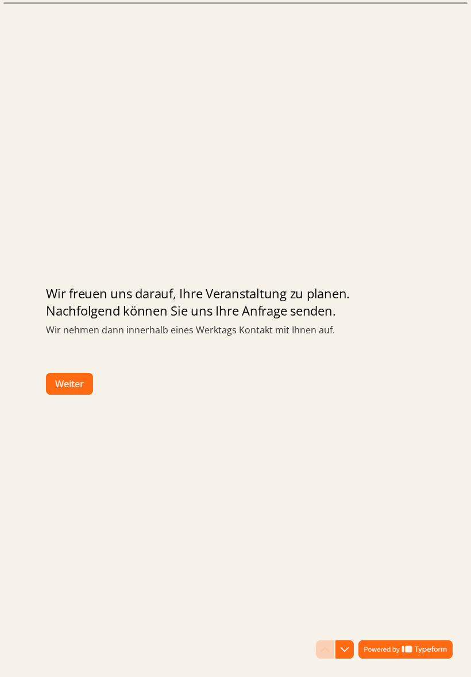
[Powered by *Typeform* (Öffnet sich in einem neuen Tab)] (405, 649)
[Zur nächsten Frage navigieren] (344, 649)
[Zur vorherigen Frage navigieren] (325, 649)
